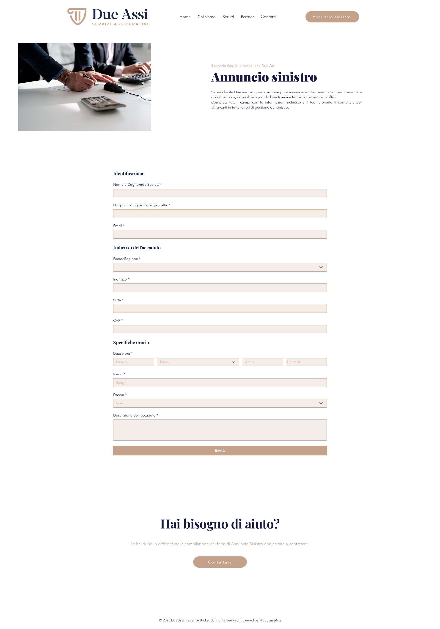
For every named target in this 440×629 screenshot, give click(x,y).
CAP (118, 320)
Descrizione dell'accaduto (135, 415)
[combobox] (220, 267)
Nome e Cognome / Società (137, 184)
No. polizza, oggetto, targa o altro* (141, 205)
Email (119, 225)
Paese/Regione (126, 258)
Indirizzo (121, 279)
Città (118, 300)
